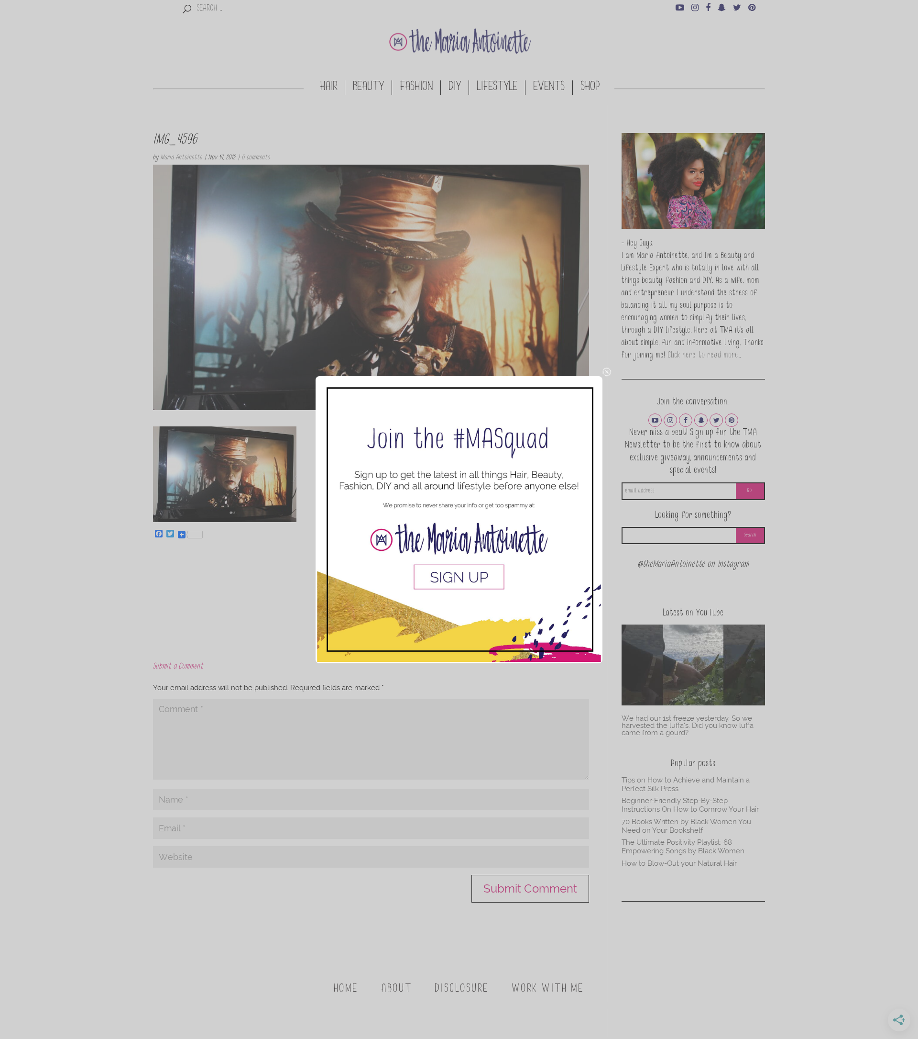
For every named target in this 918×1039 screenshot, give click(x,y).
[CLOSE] (607, 372)
